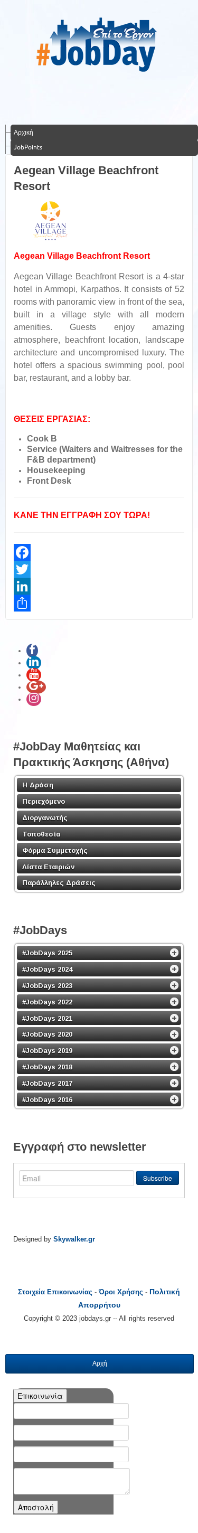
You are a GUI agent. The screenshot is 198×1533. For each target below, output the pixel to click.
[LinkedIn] (99, 586)
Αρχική (23, 132)
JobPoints (28, 147)
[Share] (99, 603)
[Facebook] (99, 552)
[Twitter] (99, 569)
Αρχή (99, 1363)
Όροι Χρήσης (121, 1292)
